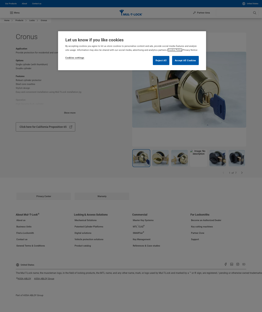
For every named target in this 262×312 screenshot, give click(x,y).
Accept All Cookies (185, 60)
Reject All (161, 60)
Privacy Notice (190, 50)
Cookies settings (74, 57)
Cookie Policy (175, 50)
